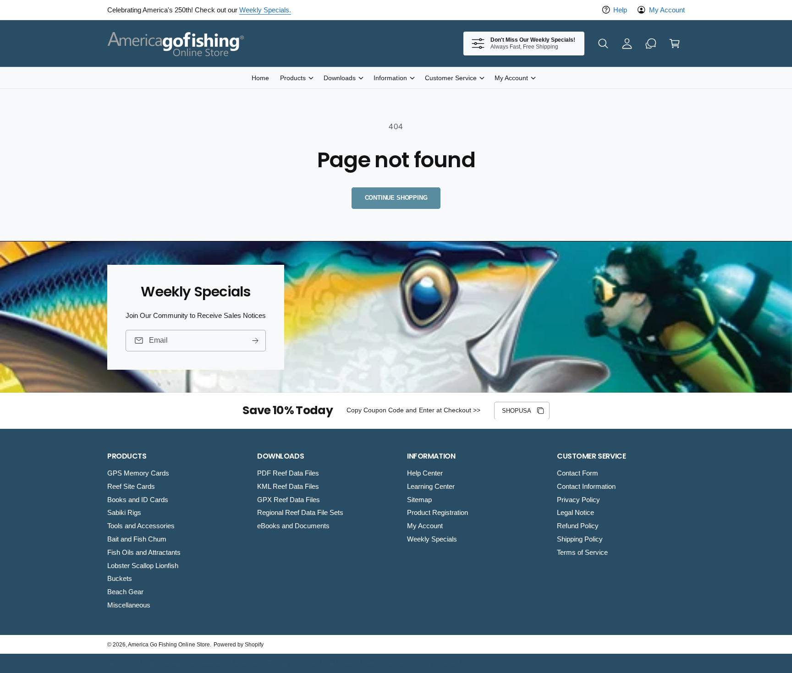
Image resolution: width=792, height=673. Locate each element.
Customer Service (451, 78)
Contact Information (586, 486)
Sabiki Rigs (124, 512)
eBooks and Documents (293, 526)
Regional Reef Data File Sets (300, 512)
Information (390, 78)
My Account (667, 10)
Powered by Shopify (239, 644)
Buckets (119, 578)
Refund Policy (578, 526)
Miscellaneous (128, 605)
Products (293, 78)
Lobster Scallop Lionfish (142, 565)
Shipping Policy (580, 539)
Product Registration (437, 512)
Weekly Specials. (265, 10)
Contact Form (577, 473)
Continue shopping (396, 197)
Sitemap (419, 499)
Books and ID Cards (137, 499)
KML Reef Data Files (288, 486)
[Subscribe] (255, 340)
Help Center (425, 473)
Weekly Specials (432, 539)
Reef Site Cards (131, 486)
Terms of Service (582, 552)
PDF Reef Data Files (288, 473)
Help (620, 10)
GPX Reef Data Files (288, 499)
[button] (603, 43)
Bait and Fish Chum (136, 539)
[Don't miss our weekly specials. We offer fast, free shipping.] (651, 43)
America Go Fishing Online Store (169, 644)
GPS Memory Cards (138, 473)
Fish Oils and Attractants (144, 552)
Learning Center (431, 486)
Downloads (340, 78)
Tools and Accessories (141, 526)
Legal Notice (575, 512)
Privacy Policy (578, 499)
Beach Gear (125, 592)
